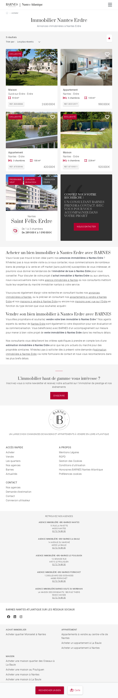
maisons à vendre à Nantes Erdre (39, 301)
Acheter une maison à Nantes (22, 674)
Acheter (10, 452)
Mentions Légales (69, 452)
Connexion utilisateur (18, 500)
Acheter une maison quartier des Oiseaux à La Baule (30, 663)
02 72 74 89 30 (59, 531)
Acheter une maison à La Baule (23, 679)
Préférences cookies (70, 473)
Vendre (10, 456)
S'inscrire (59, 395)
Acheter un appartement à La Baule (81, 643)
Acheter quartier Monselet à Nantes (26, 634)
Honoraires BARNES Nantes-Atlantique (81, 469)
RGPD (62, 456)
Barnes (10, 469)
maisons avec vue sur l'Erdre (91, 301)
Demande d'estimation (18, 491)
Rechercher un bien (50, 690)
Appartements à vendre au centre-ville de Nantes (84, 636)
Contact (10, 496)
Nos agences (13, 465)
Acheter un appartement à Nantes (80, 647)
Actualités (11, 473)
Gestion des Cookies (70, 461)
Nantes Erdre (38, 323)
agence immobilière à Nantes (61, 280)
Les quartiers (13, 461)
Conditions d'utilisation (72, 465)
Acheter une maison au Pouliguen (25, 669)
